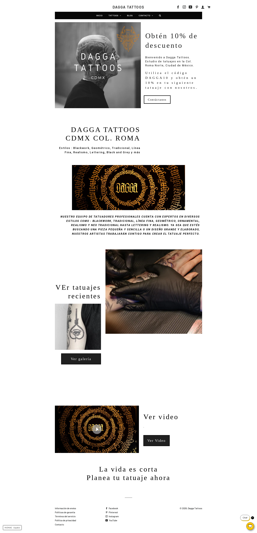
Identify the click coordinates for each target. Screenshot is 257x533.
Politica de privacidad (65, 520)
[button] (12, 527)
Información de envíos (65, 508)
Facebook (113, 508)
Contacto (59, 524)
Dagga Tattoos (128, 7)
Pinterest (113, 512)
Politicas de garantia (65, 512)
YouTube (112, 520)
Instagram (113, 516)
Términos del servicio (65, 516)
